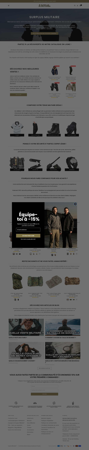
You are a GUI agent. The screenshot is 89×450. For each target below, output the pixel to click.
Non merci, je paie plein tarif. (28, 239)
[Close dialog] (75, 204)
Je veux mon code (28, 236)
